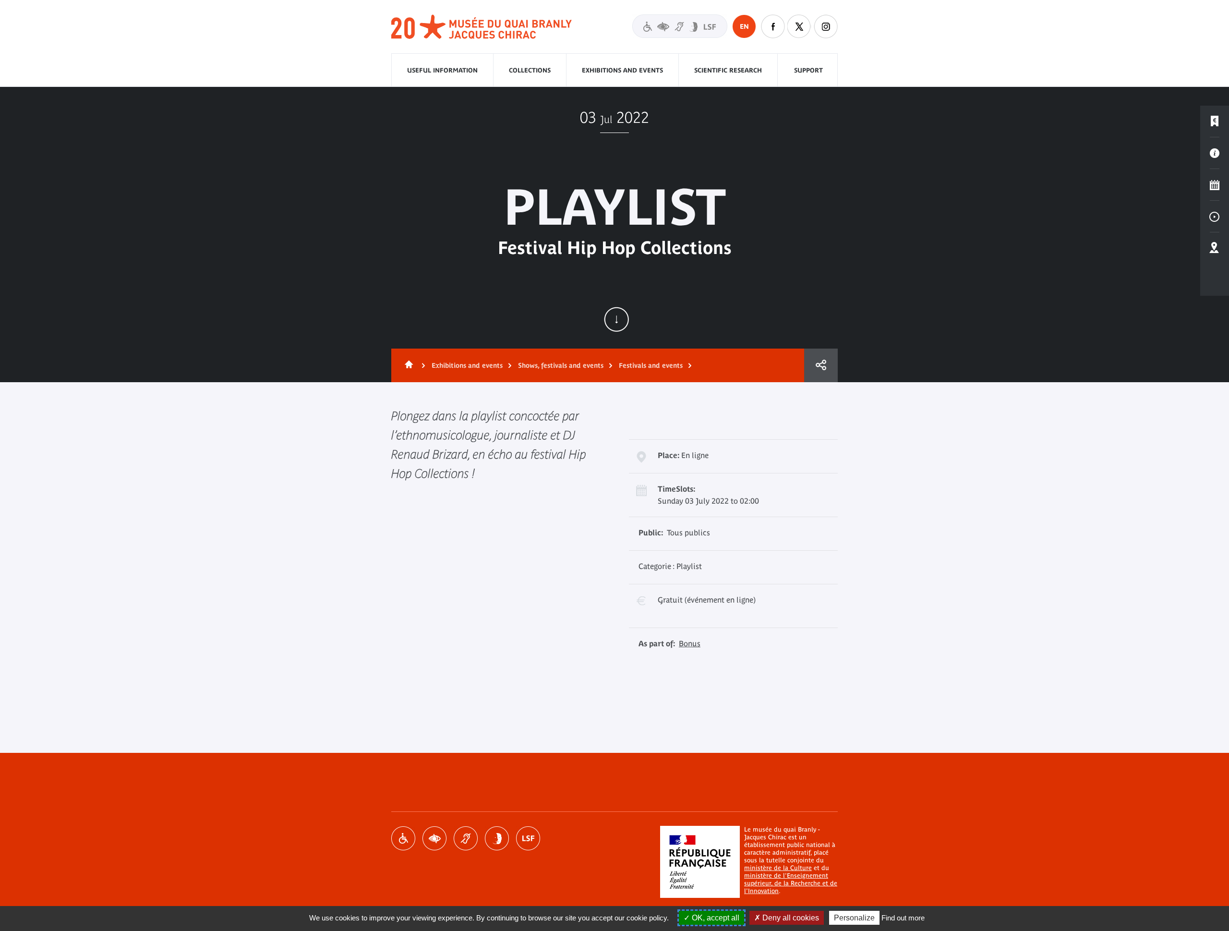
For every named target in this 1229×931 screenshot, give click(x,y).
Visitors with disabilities (679, 26)
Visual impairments (434, 838)
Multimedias (1214, 216)
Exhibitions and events (622, 70)
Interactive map (1214, 248)
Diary (1214, 185)
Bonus (689, 643)
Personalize (854, 918)
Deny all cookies (789, 918)
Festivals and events (651, 365)
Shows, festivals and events (560, 365)
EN (744, 26)
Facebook (773, 26)
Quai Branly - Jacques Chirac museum (482, 27)
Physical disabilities (403, 838)
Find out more (903, 918)
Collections (530, 70)
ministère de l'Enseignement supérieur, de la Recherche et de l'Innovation (790, 883)
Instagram (826, 26)
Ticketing (1214, 121)
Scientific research (728, 70)
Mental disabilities (497, 838)
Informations (1214, 153)
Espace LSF (528, 838)
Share (821, 365)
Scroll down (616, 319)
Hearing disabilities (466, 838)
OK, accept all (714, 918)
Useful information (442, 70)
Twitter (799, 26)
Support (808, 70)
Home (407, 365)
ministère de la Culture (778, 867)
